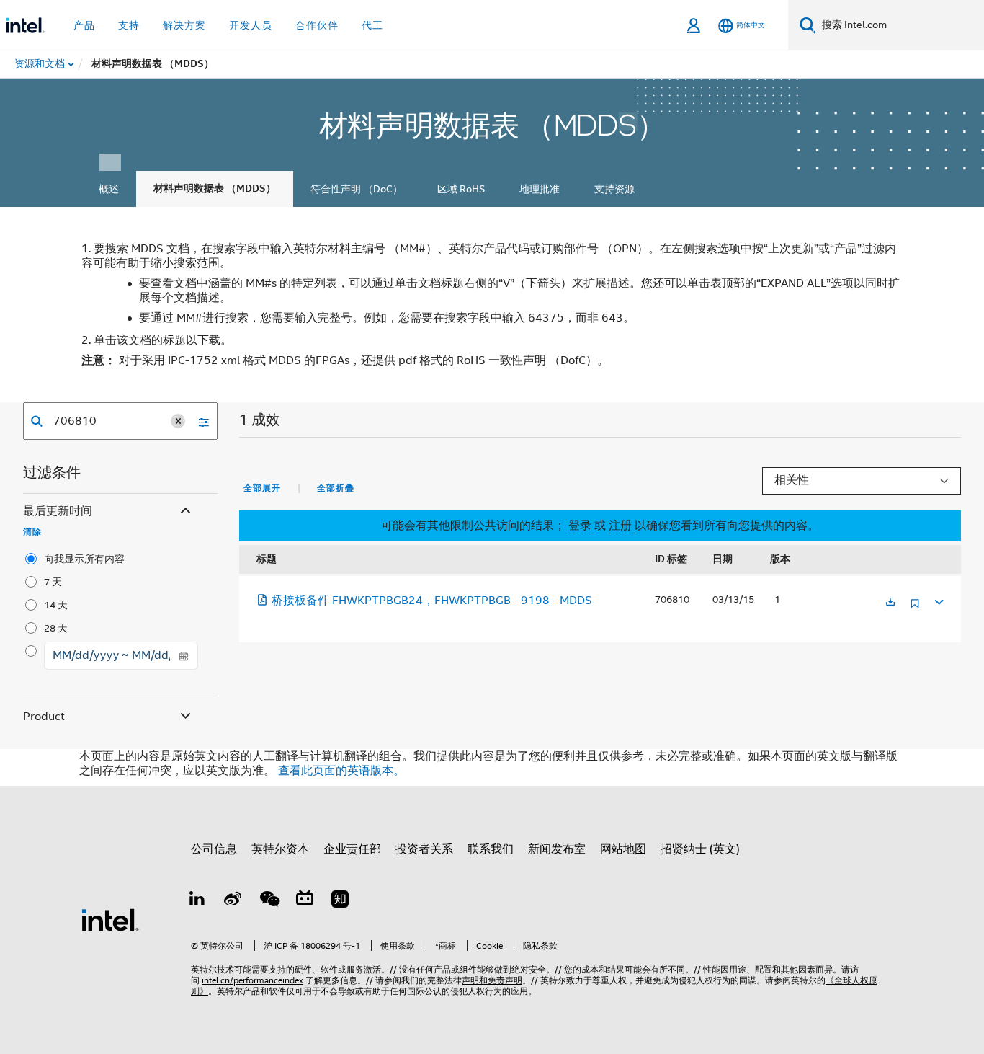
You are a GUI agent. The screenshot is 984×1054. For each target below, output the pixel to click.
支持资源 (614, 188)
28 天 (56, 627)
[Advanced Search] (199, 421)
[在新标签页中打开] (890, 603)
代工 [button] (372, 25)
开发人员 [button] (250, 25)
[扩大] (938, 600)
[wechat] (268, 901)
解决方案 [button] (184, 25)
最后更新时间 (57, 511)
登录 (579, 525)
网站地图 (623, 849)
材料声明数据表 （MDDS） (214, 188)
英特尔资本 (280, 849)
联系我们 (491, 849)
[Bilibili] (304, 901)
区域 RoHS (461, 188)
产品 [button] (84, 25)
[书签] (915, 609)
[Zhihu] (340, 901)
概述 (109, 188)
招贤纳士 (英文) (700, 849)
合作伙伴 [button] (317, 25)
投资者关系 (424, 849)
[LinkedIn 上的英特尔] (197, 901)
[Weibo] (233, 901)
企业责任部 (352, 849)
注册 (622, 525)
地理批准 (539, 188)
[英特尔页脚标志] (110, 919)
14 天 (56, 604)
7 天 (53, 581)
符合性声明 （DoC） (356, 188)
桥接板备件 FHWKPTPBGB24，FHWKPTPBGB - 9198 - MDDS (432, 600)
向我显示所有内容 (84, 558)
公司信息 (214, 849)
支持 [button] (129, 25)
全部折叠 (335, 488)
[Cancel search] (178, 421)
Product (44, 716)
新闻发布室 (557, 849)
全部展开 (262, 488)
